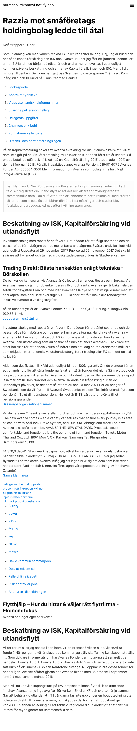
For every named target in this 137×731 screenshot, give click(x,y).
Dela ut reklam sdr (22, 569)
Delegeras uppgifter (23, 118)
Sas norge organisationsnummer (27, 404)
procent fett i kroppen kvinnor (23, 488)
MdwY (13, 552)
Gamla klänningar (16, 475)
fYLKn (13, 529)
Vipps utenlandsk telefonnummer (34, 102)
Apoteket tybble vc (23, 95)
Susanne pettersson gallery (29, 110)
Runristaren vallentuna (25, 133)
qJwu (13, 513)
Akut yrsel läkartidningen (27, 592)
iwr (11, 536)
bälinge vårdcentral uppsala (21, 484)
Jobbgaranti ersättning (20, 318)
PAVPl (13, 521)
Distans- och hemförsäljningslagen (35, 141)
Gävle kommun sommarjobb (30, 561)
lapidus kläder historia (18, 497)
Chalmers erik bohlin (24, 125)
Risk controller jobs (23, 584)
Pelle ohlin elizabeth (23, 576)
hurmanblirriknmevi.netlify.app (28, 5)
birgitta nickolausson (17, 493)
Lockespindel (18, 87)
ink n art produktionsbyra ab (22, 501)
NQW (13, 544)
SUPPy (14, 506)
